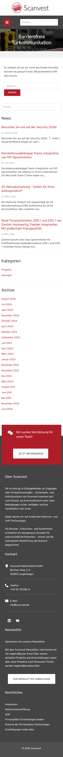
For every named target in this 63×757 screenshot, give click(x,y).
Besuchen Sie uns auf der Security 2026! (29, 127)
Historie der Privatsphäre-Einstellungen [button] (27, 724)
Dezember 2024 (10, 315)
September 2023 (10, 337)
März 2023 (7, 354)
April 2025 (7, 310)
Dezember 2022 (10, 365)
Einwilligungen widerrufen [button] (19, 729)
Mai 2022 (6, 376)
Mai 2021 (6, 398)
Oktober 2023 (9, 332)
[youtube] (17, 620)
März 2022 (7, 381)
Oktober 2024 (9, 321)
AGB (7, 714)
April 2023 (7, 348)
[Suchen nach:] (31, 86)
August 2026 (8, 299)
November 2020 (10, 403)
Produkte (6, 270)
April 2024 (7, 326)
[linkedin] (9, 620)
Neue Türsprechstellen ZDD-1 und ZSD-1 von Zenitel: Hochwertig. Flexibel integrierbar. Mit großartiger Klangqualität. (31, 225)
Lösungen (6, 275)
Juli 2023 (6, 343)
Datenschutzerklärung (17, 709)
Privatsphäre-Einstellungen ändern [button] (24, 719)
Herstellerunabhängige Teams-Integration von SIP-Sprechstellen (30, 155)
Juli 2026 (6, 304)
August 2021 (8, 387)
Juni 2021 (6, 392)
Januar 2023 (8, 359)
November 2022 (10, 370)
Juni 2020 (7, 409)
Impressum (11, 704)
